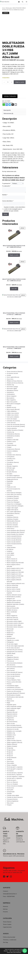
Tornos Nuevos (7, 922)
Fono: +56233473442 (9, 896)
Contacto (5, 891)
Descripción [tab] (7, 110)
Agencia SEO (20, 950)
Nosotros (5, 906)
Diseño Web (10, 952)
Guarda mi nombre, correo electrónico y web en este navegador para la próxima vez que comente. (14, 209)
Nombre (5, 194)
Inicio (3, 8)
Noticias (5, 909)
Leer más (14, 288)
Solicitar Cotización (10, 96)
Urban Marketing (17, 952)
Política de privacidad (9, 937)
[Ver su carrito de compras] (18, 1)
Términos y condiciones (9, 939)
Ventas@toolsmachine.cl (10, 893)
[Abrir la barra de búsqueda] (22, 1)
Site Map (5, 942)
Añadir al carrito (19, 82)
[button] (24, 951)
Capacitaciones (7, 927)
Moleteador (9, 8)
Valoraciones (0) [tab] (8, 113)
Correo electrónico (7, 201)
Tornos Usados (7, 924)
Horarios (5, 911)
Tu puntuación (6, 183)
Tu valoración (6, 186)
